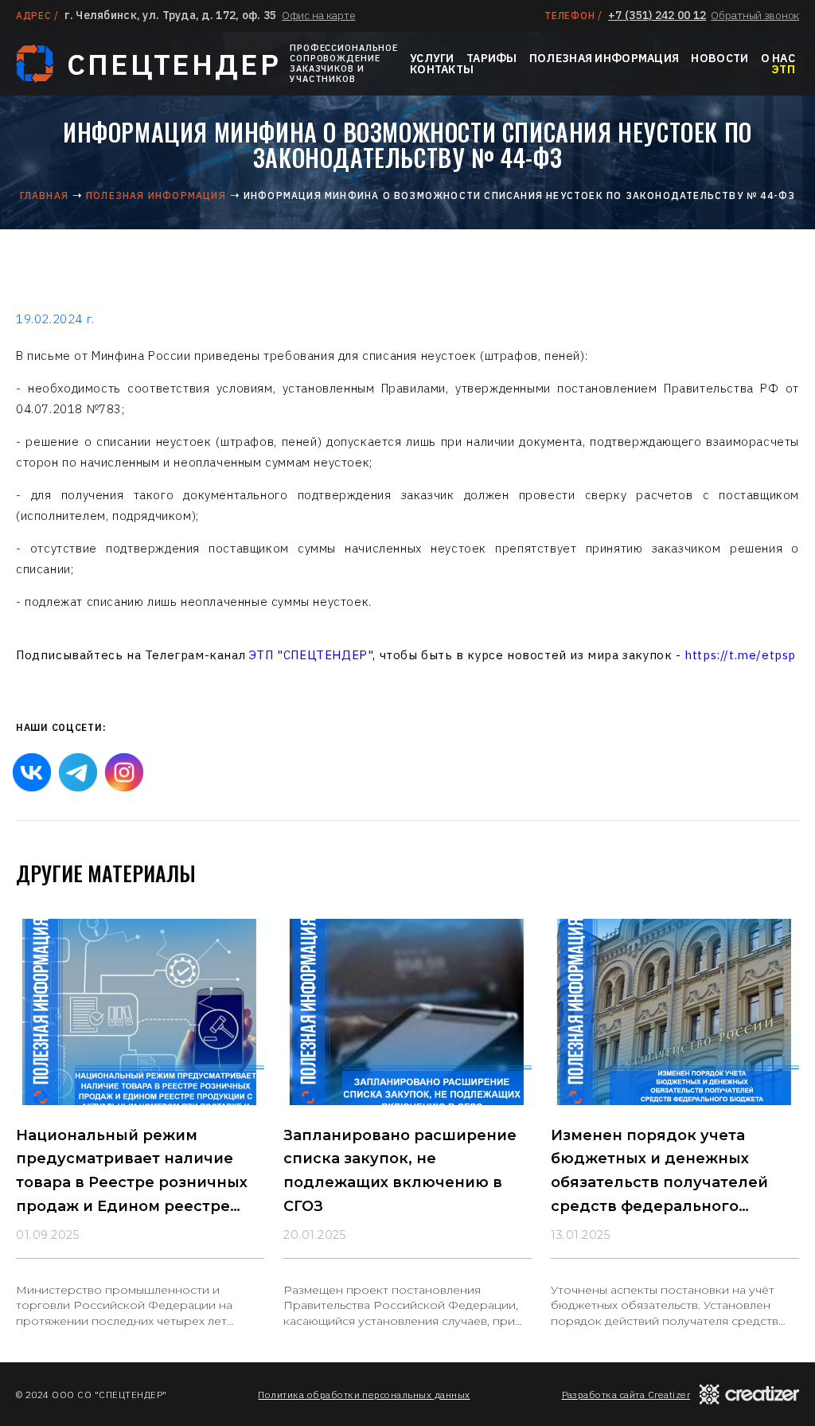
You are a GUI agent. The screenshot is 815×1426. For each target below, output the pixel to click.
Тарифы (491, 58)
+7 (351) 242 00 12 (657, 15)
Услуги (432, 58)
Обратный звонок (755, 15)
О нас (778, 58)
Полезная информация (604, 58)
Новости (719, 58)
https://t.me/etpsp (740, 654)
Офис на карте (318, 15)
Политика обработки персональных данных (364, 1395)
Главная (44, 195)
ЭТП (783, 69)
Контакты (442, 69)
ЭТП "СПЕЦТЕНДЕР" (311, 654)
